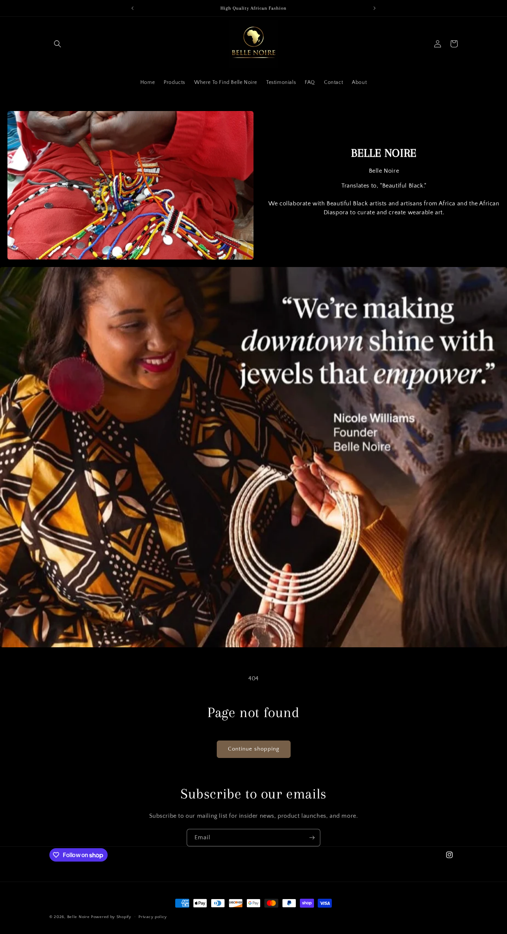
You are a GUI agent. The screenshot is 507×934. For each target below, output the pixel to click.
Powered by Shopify (111, 917)
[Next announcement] (374, 8)
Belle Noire (78, 917)
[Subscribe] (312, 837)
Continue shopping (253, 749)
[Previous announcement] (132, 8)
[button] (57, 44)
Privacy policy (152, 917)
